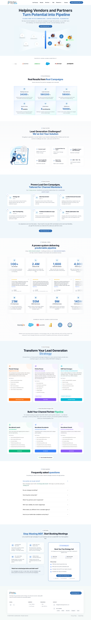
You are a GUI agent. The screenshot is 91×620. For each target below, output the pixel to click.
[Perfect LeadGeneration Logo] (12, 2)
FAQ (53, 2)
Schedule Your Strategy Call (63, 575)
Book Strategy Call (75, 593)
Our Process (35, 2)
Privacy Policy (74, 615)
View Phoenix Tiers (20, 399)
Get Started (19, 450)
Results (41, 2)
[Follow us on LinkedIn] (10, 605)
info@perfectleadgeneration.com (62, 604)
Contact (66, 2)
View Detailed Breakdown (46, 457)
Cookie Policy (80, 615)
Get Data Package (71, 399)
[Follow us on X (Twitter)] (14, 605)
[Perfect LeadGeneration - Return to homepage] (12, 593)
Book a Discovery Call (75, 2)
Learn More (45, 399)
